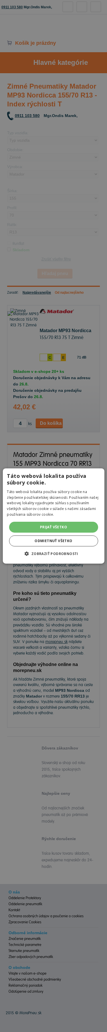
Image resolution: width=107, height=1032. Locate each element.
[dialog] (53, 516)
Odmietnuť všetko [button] (53, 540)
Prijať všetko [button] (53, 527)
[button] (53, 553)
